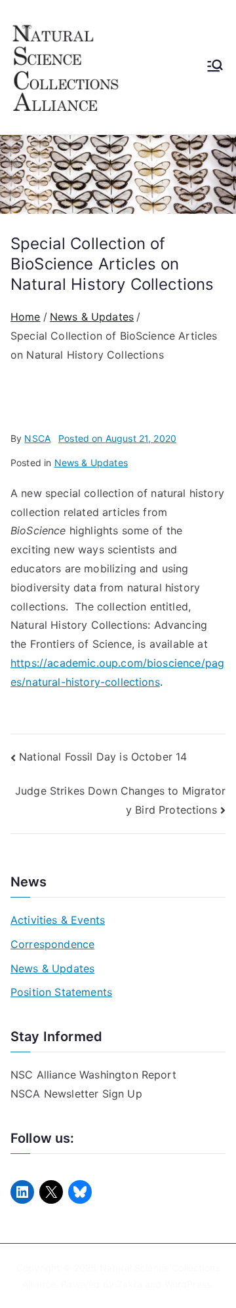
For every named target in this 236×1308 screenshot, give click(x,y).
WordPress (188, 1284)
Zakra (129, 1284)
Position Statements (61, 992)
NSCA (37, 438)
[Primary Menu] (215, 66)
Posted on (117, 438)
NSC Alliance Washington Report (93, 1074)
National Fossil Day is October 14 (103, 756)
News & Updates (91, 462)
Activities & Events (57, 919)
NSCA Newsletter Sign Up (76, 1093)
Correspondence (52, 944)
